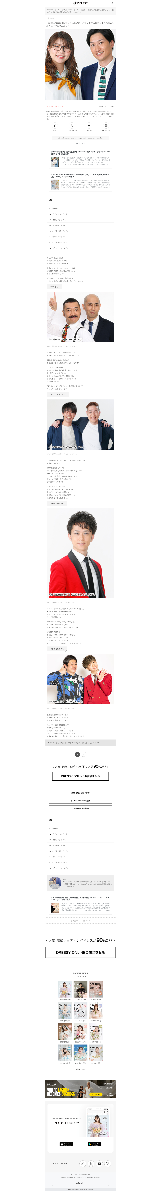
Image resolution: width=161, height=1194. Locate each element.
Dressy (80, 3)
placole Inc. (79, 1189)
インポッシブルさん (59, 242)
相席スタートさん (59, 237)
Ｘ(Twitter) (72, 130)
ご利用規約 (70, 1177)
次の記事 (87, 921)
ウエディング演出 (79, 10)
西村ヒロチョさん (59, 220)
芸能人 (52, 18)
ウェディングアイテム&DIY (63, 10)
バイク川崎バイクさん (60, 231)
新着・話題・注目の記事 (80, 793)
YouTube (89, 130)
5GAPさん (56, 208)
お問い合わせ (80, 1183)
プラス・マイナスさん (60, 248)
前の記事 (73, 921)
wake (65, 879)
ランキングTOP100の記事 (80, 801)
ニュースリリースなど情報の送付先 (80, 1174)
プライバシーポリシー (80, 1177)
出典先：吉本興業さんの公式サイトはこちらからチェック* (62, 346)
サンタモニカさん (59, 225)
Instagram (106, 130)
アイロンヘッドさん (59, 214)
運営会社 (63, 1177)
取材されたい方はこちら (93, 1177)
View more (80, 1069)
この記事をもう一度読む (80, 808)
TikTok (55, 130)
